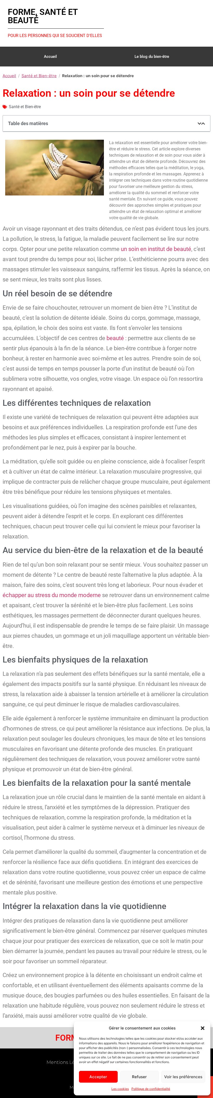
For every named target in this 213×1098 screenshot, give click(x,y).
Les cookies (120, 1089)
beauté (115, 338)
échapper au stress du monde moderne (52, 595)
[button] (202, 1028)
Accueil (50, 56)
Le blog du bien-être (152, 56)
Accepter (98, 1076)
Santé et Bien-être (39, 75)
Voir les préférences (183, 1076)
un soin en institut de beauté (156, 249)
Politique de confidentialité (150, 1089)
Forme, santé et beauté (43, 16)
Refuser (139, 1076)
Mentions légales (66, 1062)
